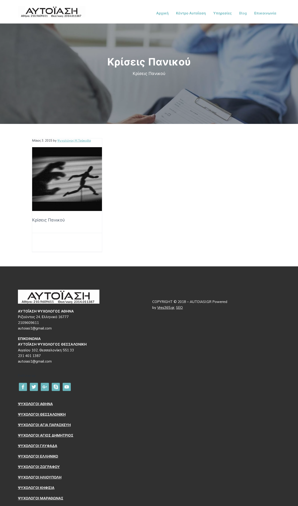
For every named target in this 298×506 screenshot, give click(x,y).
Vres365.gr (165, 307)
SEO (179, 307)
